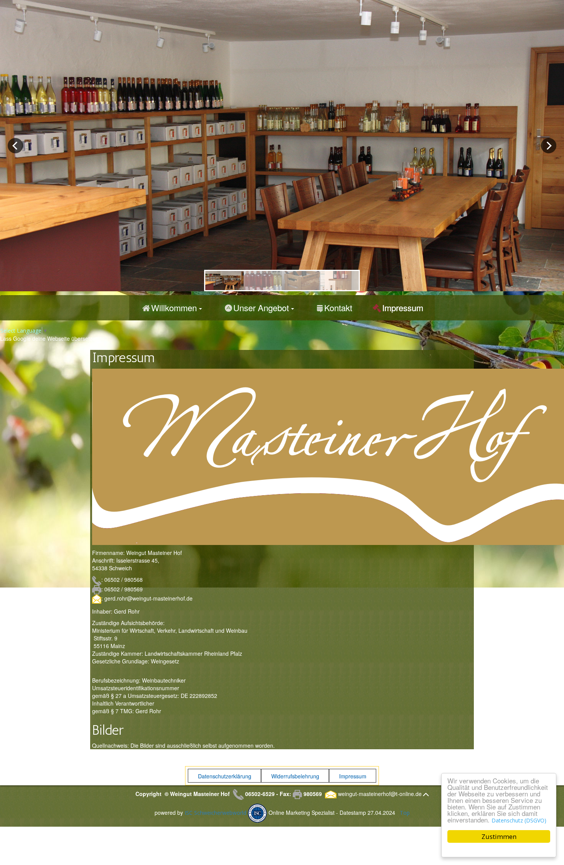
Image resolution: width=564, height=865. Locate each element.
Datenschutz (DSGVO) (518, 820)
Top (405, 812)
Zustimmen (499, 836)
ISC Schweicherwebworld (215, 812)
